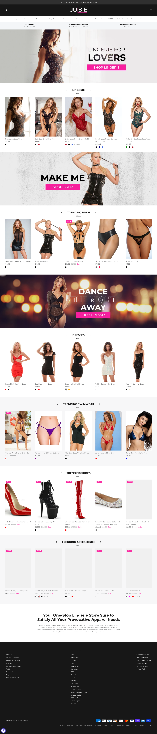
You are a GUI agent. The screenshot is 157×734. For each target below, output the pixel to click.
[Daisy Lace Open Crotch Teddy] (78, 117)
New (141, 19)
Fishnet (120, 19)
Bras (72, 663)
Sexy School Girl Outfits (79, 692)
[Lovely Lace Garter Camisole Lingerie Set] (108, 117)
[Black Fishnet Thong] (139, 239)
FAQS (8, 669)
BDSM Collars (75, 698)
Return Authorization (144, 660)
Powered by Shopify (23, 720)
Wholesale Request (12, 678)
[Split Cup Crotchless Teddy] (48, 117)
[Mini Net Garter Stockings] (78, 568)
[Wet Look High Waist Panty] (108, 239)
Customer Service (143, 654)
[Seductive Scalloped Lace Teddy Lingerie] (139, 117)
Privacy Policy (141, 669)
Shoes (78, 19)
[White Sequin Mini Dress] (108, 362)
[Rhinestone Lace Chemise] (18, 117)
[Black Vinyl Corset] (48, 239)
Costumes (28, 19)
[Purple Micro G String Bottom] (48, 431)
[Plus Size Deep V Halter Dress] (78, 431)
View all (78, 93)
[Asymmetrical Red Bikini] (108, 431)
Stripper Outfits (76, 695)
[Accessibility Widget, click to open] (3, 730)
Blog (7, 675)
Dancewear (67, 19)
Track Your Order (142, 657)
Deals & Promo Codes (13, 666)
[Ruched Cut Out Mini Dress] (18, 362)
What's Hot (131, 19)
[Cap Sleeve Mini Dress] (48, 362)
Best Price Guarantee (13, 660)
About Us (9, 654)
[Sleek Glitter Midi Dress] (139, 362)
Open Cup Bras (76, 689)
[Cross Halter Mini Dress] (78, 362)
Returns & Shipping (12, 657)
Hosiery (87, 19)
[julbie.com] (78, 10)
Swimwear (40, 19)
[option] (78, 56)
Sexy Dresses (53, 19)
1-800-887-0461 (142, 663)
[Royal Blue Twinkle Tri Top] (139, 431)
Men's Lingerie (76, 701)
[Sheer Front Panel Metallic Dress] (18, 239)
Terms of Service (142, 666)
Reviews (8, 663)
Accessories (99, 19)
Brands (73, 704)
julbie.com (13, 720)
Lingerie (17, 19)
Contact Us (10, 672)
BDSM (110, 19)
